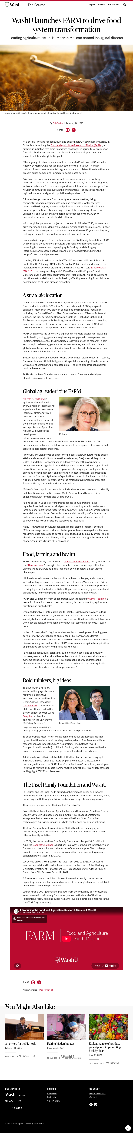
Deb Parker (58, 123)
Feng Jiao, (28, 716)
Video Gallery (53, 1101)
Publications (113, 5)
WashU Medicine (96, 599)
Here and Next (36, 565)
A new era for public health (21, 1043)
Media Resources (97, 1094)
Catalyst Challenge (43, 845)
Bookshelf (51, 1094)
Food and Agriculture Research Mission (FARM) (76, 145)
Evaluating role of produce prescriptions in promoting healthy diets (105, 1047)
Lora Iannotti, (30, 706)
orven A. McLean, (34, 399)
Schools (101, 5)
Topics (92, 5)
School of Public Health (77, 562)
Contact (93, 1097)
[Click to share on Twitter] (74, 130)
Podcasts (51, 1097)
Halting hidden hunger (60, 1043)
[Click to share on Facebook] (68, 130)
